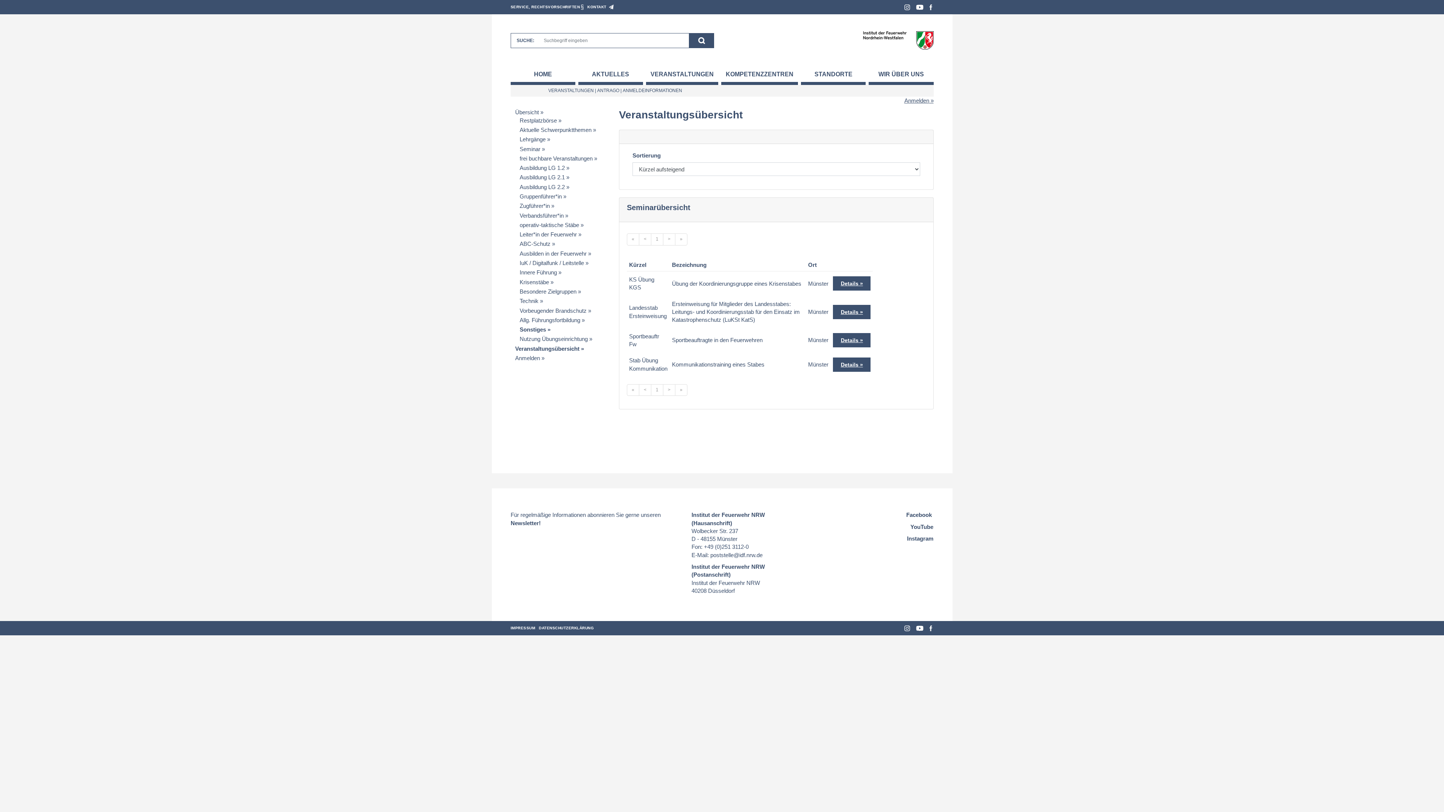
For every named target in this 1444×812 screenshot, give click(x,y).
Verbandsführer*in (542, 215)
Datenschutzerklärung (566, 628)
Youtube (920, 7)
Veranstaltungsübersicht (547, 348)
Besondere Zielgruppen (548, 291)
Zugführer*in (535, 206)
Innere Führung (538, 272)
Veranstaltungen (682, 74)
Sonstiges (533, 329)
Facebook (931, 7)
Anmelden (916, 100)
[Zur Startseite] (898, 40)
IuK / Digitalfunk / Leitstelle (552, 263)
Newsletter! (526, 523)
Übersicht (527, 112)
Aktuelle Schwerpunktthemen (556, 130)
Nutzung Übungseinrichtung (554, 339)
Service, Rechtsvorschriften (545, 7)
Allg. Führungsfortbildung (550, 320)
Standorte (833, 74)
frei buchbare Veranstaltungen (556, 158)
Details (850, 283)
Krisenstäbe (534, 282)
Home (543, 74)
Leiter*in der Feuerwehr (548, 234)
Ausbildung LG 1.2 (542, 168)
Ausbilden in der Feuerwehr (553, 253)
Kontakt (597, 7)
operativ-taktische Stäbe (549, 225)
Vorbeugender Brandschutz (553, 311)
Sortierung (647, 155)
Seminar (530, 149)
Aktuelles (610, 74)
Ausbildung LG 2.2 (542, 187)
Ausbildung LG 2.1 (542, 177)
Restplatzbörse (538, 120)
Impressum (523, 628)
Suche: (525, 40)
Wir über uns (901, 74)
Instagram (907, 7)
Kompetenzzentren (759, 74)
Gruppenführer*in (541, 196)
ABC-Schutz (535, 244)
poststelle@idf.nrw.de (736, 555)
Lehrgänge (533, 139)
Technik (529, 301)
